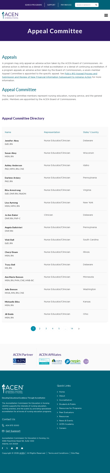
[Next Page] (79, 329)
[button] (105, 15)
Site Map (75, 453)
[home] (10, 15)
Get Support (13, 431)
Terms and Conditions (58, 453)
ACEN (22, 453)
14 (72, 328)
